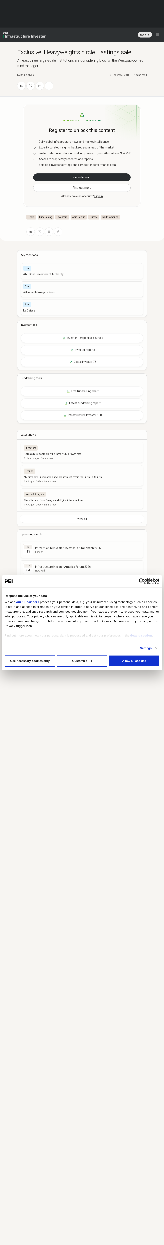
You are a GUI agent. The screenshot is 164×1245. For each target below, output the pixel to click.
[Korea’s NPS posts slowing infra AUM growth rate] (82, 452)
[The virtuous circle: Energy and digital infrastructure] (82, 499)
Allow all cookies (134, 661)
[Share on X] (30, 86)
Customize (79, 661)
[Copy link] (49, 86)
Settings (146, 648)
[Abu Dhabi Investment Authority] (82, 271)
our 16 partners (27, 602)
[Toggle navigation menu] (157, 35)
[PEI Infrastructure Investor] (24, 35)
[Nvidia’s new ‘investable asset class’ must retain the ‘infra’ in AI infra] (82, 475)
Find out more (82, 188)
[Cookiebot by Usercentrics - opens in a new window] (141, 581)
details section (141, 635)
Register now (82, 177)
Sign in (98, 196)
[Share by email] (40, 86)
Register (145, 34)
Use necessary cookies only (30, 661)
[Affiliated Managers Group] (82, 289)
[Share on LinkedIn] (21, 86)
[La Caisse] (82, 307)
